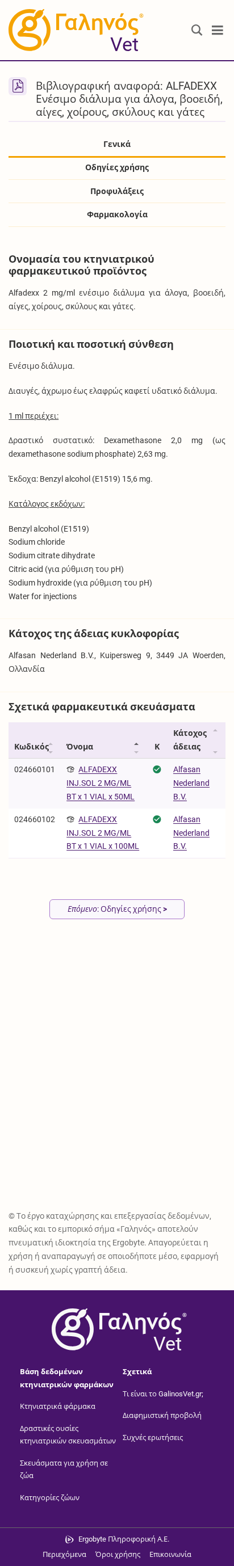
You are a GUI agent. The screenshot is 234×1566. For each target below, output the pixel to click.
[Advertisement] (117, 1079)
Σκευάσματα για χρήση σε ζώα (64, 1469)
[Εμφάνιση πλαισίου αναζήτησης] (197, 30)
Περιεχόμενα (64, 1554)
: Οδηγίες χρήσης (117, 909)
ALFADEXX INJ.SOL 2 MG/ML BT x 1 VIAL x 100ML (102, 833)
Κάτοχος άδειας (190, 740)
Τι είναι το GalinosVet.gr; (163, 1394)
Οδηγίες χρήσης (117, 167)
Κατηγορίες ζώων (50, 1497)
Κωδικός (31, 746)
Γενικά (117, 144)
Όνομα (79, 746)
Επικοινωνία (170, 1554)
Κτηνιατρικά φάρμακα (57, 1406)
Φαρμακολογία (117, 214)
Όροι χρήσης (117, 1554)
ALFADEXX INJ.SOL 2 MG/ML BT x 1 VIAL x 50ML (100, 783)
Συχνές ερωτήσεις (153, 1437)
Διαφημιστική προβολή (162, 1415)
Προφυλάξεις (117, 191)
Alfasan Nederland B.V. (191, 783)
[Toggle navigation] (217, 30)
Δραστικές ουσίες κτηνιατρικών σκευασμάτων (68, 1435)
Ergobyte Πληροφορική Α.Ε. (123, 1539)
